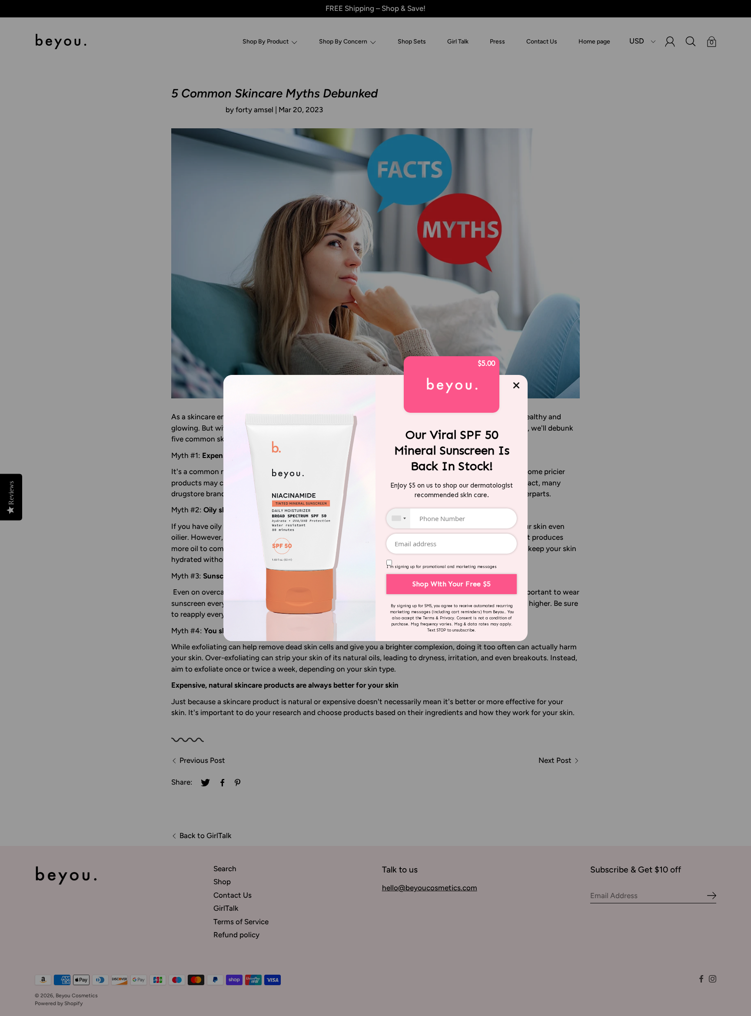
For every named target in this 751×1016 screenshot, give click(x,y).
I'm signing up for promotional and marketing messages (441, 567)
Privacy (447, 618)
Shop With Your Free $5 (451, 584)
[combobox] (398, 518)
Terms (429, 618)
